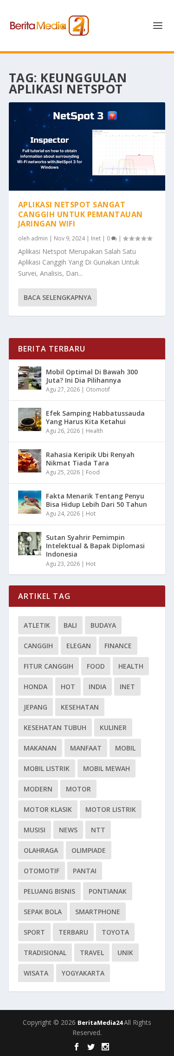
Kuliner (113, 727)
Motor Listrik (110, 809)
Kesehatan (80, 707)
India (97, 686)
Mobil (125, 748)
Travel (92, 952)
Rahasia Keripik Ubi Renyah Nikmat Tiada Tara (90, 458)
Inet (96, 238)
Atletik (37, 625)
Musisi (34, 829)
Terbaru (73, 932)
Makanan (40, 748)
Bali (70, 625)
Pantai (85, 870)
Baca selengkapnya (57, 297)
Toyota (115, 932)
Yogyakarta (83, 973)
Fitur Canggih (48, 666)
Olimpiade (88, 850)
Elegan (78, 645)
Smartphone (97, 911)
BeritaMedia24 (100, 1022)
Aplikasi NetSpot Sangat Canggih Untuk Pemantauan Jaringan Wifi (80, 214)
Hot (91, 514)
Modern (38, 788)
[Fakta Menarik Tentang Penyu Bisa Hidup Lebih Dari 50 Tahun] (29, 502)
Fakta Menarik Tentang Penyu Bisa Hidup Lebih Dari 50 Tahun (96, 500)
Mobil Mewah (106, 768)
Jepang (35, 707)
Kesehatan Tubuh (55, 727)
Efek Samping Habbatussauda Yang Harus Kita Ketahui (95, 417)
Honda (35, 686)
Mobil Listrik (47, 768)
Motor (78, 788)
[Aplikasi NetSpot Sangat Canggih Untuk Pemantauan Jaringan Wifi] (87, 146)
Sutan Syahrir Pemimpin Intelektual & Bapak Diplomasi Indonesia (95, 545)
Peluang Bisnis (49, 891)
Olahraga (41, 850)
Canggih (38, 645)
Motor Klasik (48, 809)
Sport (34, 932)
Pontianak (108, 891)
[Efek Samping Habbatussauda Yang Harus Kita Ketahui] (29, 419)
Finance (118, 645)
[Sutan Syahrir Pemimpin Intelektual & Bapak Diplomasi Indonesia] (29, 543)
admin (39, 238)
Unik (125, 952)
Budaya (103, 625)
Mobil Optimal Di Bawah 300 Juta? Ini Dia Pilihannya (92, 376)
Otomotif (98, 389)
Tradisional (45, 952)
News (68, 829)
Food (93, 472)
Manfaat (86, 748)
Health (94, 431)
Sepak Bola (43, 911)
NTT (98, 829)
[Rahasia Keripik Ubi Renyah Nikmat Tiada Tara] (29, 460)
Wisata (36, 973)
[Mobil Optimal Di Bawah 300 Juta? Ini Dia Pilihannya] (29, 378)
